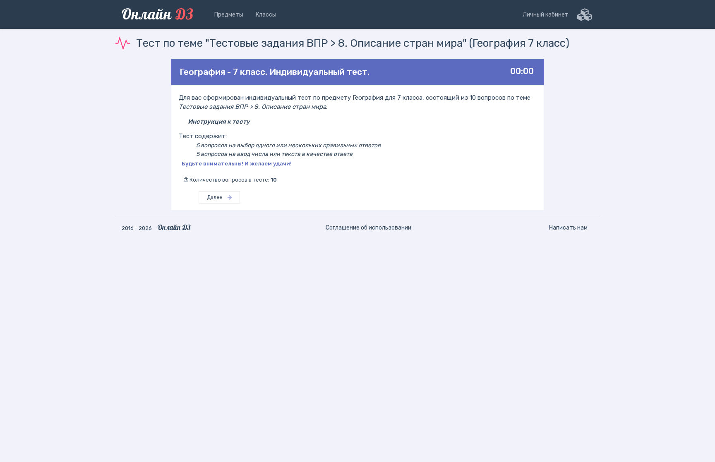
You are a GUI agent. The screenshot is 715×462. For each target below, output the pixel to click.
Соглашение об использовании (368, 227)
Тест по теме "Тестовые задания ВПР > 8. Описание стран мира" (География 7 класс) (352, 43)
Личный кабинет (546, 14)
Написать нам (568, 227)
